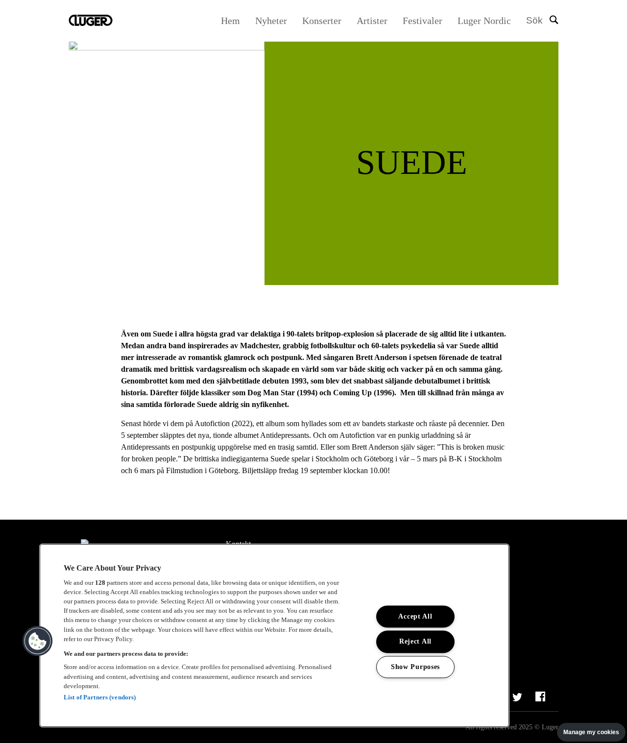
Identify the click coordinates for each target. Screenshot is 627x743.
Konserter (321, 20)
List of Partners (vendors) (100, 697)
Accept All (415, 617)
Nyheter (271, 20)
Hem (230, 20)
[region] (274, 635)
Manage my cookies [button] (591, 732)
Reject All (415, 642)
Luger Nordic (484, 20)
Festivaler (422, 20)
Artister (372, 20)
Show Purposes (415, 667)
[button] (37, 641)
